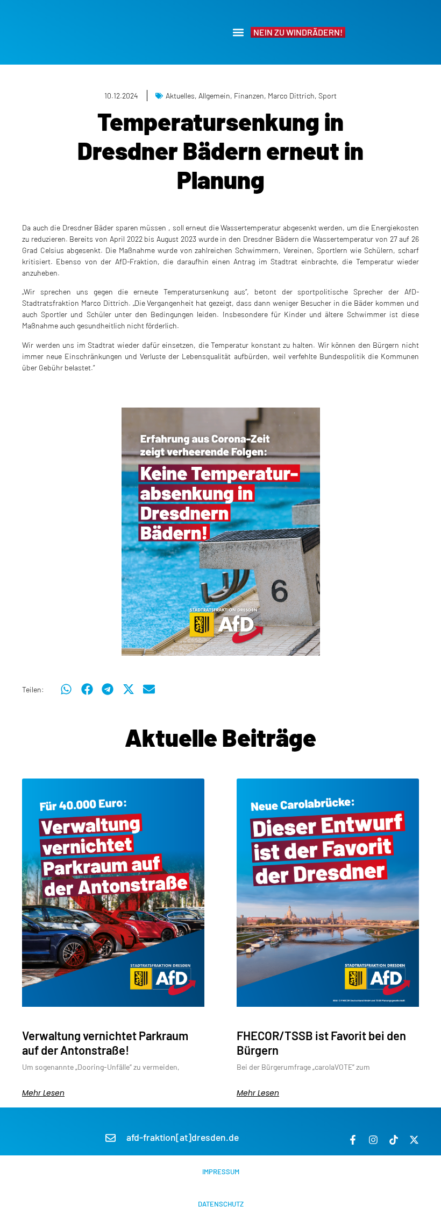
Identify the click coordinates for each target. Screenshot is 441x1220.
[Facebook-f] (353, 1140)
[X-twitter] (414, 1140)
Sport (327, 95)
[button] (238, 32)
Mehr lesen (43, 1093)
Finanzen (249, 95)
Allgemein (214, 95)
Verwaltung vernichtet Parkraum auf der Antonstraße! (105, 1042)
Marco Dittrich (291, 95)
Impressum (220, 1171)
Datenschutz (221, 1204)
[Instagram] (373, 1140)
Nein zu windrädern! (298, 32)
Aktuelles (180, 95)
